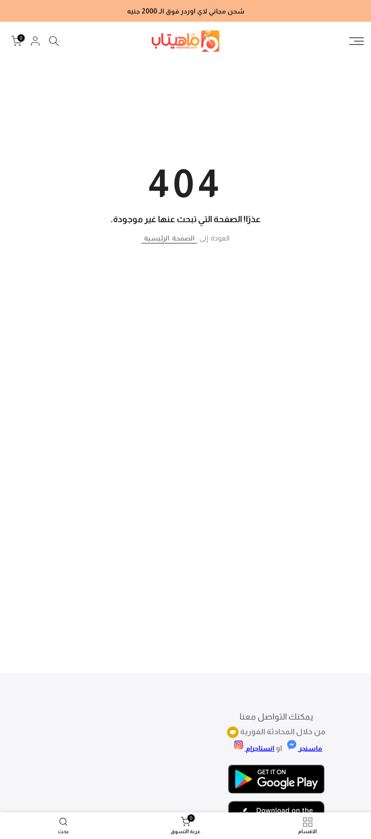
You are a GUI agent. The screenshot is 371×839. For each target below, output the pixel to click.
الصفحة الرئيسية (169, 238)
